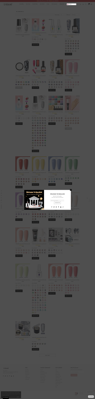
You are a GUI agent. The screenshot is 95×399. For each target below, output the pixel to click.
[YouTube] (61, 207)
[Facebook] (52, 207)
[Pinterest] (58, 207)
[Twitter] (54, 207)
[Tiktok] (63, 207)
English (70, 4)
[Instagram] (56, 207)
